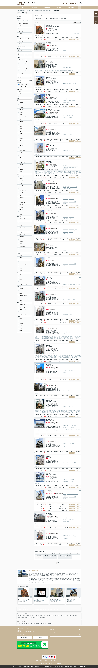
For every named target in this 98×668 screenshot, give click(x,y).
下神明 (53, 186)
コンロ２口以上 (22, 222)
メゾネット (21, 183)
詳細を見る (72, 39)
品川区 (46, 18)
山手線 (48, 30)
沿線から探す (47, 7)
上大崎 (50, 364)
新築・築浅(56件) (37, 623)
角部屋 (21, 330)
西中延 (50, 42)
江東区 (34, 609)
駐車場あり (21, 318)
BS (20, 277)
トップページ (52, 629)
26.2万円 (61, 555)
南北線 (48, 372)
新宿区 (59, 18)
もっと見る (76, 173)
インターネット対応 (23, 284)
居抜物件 (21, 171)
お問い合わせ (71, 7)
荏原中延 (53, 48)
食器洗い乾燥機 (22, 225)
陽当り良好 (21, 109)
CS (20, 274)
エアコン (21, 255)
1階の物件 (21, 323)
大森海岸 (52, 231)
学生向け (21, 155)
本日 (26, 84)
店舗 (25, 20)
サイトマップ (60, 660)
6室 (54, 557)
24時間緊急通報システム (24, 295)
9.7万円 (46, 555)
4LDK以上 (21, 73)
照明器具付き (22, 197)
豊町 (49, 243)
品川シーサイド (54, 85)
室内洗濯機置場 (22, 176)
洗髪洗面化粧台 (22, 246)
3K (26, 66)
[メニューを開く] (80, 7)
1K (26, 59)
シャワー (21, 248)
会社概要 (59, 7)
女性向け (21, 159)
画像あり (20, 91)
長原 (52, 299)
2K (19, 63)
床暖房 (21, 257)
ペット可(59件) (30, 623)
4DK (27, 70)
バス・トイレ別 (22, 234)
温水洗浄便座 (22, 241)
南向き (21, 328)
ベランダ (21, 185)
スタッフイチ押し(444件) (22, 623)
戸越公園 (53, 102)
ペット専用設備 (22, 104)
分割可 (21, 128)
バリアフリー (22, 126)
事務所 (29, 20)
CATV (21, 279)
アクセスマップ (53, 632)
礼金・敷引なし (22, 43)
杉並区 (62, 18)
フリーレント (22, 140)
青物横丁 (52, 83)
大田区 (43, 18)
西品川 (50, 180)
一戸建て (20, 33)
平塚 (49, 456)
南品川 (50, 77)
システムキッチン (23, 227)
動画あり (20, 93)
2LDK (20, 66)
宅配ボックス (22, 293)
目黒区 (39, 18)
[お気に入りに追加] (31, 597)
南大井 (50, 161)
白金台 (51, 372)
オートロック (22, 288)
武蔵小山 (53, 426)
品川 (50, 480)
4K (19, 70)
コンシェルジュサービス (24, 314)
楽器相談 (21, 107)
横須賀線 (48, 313)
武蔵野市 (60, 609)
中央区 (56, 18)
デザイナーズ (22, 114)
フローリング (22, 178)
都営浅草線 (49, 50)
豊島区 (57, 609)
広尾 (51, 521)
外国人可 (21, 147)
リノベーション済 (23, 116)
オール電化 (21, 192)
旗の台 (50, 257)
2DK (27, 63)
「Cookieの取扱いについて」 (67, 666)
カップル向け (22, 157)
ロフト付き (21, 180)
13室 (61, 557)
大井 (49, 144)
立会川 (52, 150)
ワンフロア (21, 164)
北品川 (50, 473)
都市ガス (21, 211)
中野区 (49, 18)
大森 (52, 166)
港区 (65, 18)
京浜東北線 (49, 149)
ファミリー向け (22, 162)
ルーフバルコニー (23, 190)
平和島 (52, 233)
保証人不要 (21, 119)
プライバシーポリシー (52, 660)
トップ (22, 7)
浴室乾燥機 (21, 239)
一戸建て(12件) (49, 623)
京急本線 (48, 82)
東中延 (50, 94)
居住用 (20, 20)
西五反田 (50, 25)
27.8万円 (69, 555)
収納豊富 (21, 270)
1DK (20, 61)
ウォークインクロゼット (24, 264)
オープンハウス (22, 145)
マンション (21, 31)
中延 (53, 49)
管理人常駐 (21, 133)
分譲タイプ (21, 131)
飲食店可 (21, 169)
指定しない (21, 84)
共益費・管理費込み (22, 46)
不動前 (52, 33)
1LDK (27, 61)
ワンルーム (21, 59)
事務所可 (21, 121)
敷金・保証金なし (22, 41)
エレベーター (22, 195)
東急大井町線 (49, 49)
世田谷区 (52, 18)
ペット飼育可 (22, 102)
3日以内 (20, 86)
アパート (20, 28)
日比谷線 (48, 521)
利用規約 (46, 660)
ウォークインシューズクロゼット (24, 268)
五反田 (51, 30)
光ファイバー (22, 281)
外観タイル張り (22, 218)
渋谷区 (36, 18)
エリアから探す (34, 7)
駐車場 (20, 25)
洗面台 (21, 243)
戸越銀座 (53, 116)
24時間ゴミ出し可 (23, 309)
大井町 (52, 149)
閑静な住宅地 (22, 112)
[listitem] (25, 596)
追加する (78, 39)
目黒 (50, 66)
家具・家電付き (22, 204)
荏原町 (53, 264)
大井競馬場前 (55, 351)
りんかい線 (49, 85)
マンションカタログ (39, 660)
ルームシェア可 (22, 152)
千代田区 (19, 609)
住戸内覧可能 (22, 311)
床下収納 (21, 261)
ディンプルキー (22, 298)
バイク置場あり (22, 202)
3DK (20, 68)
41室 (46, 557)
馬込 (52, 314)
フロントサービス (23, 307)
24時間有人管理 (22, 304)
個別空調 (21, 209)
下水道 (21, 214)
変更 (30, 16)
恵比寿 (51, 371)
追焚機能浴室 (22, 236)
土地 (20, 23)
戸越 (52, 101)
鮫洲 (25, 617)
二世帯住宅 (21, 138)
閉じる (83, 666)
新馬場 (52, 82)
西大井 (52, 313)
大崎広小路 (53, 203)
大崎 (49, 195)
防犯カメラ (21, 300)
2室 (69, 557)
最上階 (21, 325)
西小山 (68, 615)
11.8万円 (54, 555)
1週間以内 (26, 86)
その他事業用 (25, 23)
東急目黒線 (49, 33)
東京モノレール (49, 351)
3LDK (27, 68)
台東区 (31, 609)
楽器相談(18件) (43, 623)
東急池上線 (49, 48)
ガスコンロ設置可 (23, 150)
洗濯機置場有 (22, 207)
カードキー (21, 143)
